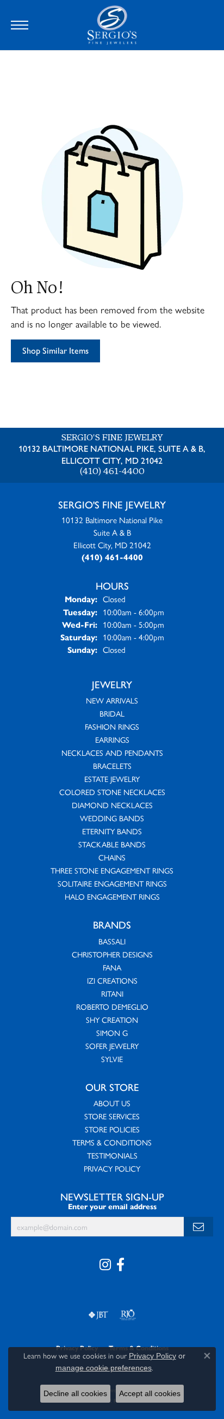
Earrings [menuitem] (112, 739)
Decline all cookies (75, 1393)
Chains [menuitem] (112, 857)
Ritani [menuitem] (112, 993)
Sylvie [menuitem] (112, 1058)
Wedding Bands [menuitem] (112, 817)
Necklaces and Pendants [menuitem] (112, 752)
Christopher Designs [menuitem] (112, 954)
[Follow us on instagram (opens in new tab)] (105, 1264)
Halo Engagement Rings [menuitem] (112, 896)
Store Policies (112, 1129)
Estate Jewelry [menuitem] (112, 778)
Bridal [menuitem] (112, 713)
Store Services (112, 1116)
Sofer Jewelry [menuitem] (112, 1045)
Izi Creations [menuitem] (112, 980)
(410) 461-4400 (112, 472)
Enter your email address (112, 1206)
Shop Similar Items (55, 350)
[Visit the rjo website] (128, 1315)
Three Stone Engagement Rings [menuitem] (112, 870)
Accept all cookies (150, 1393)
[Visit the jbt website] (98, 1315)
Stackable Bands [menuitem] (112, 844)
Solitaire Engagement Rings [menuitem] (112, 883)
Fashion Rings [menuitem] (112, 726)
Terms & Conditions (112, 1142)
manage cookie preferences (103, 1367)
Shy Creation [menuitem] (112, 1019)
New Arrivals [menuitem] (112, 700)
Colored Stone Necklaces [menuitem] (112, 791)
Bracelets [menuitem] (112, 765)
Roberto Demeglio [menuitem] (112, 1006)
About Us (112, 1102)
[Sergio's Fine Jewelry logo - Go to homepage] (112, 25)
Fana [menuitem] (112, 967)
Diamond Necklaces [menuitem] (112, 804)
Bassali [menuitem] (112, 941)
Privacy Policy (112, 1168)
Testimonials (112, 1155)
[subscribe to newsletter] (198, 1227)
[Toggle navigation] (19, 25)
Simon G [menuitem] (112, 1032)
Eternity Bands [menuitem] (112, 831)
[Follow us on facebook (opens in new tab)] (120, 1264)
